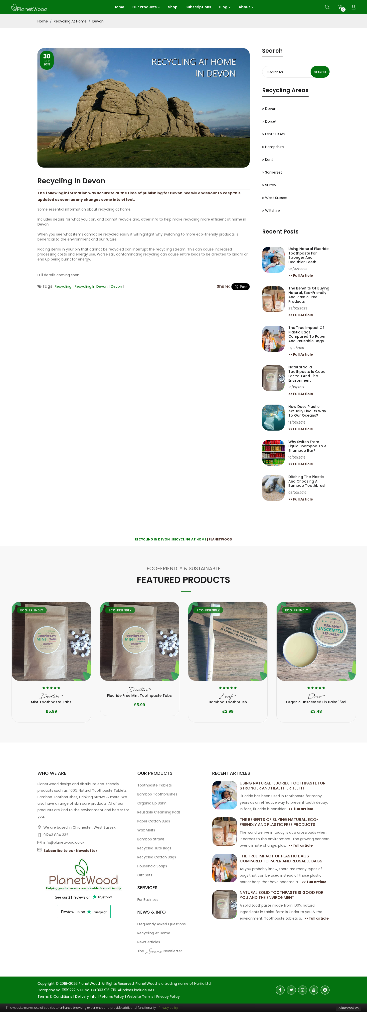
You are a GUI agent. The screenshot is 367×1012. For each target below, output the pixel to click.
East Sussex (275, 134)
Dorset (271, 121)
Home (42, 21)
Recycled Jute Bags (154, 848)
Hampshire (274, 146)
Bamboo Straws (151, 839)
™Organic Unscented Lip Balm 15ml (316, 699)
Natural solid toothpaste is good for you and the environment (307, 374)
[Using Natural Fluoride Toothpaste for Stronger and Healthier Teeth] (224, 794)
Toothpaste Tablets (154, 785)
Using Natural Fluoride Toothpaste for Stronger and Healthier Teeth (308, 255)
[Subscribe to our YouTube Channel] (313, 990)
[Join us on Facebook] (280, 990)
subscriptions (198, 6)
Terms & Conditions (54, 996)
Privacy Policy (168, 996)
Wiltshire (272, 210)
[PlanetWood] (29, 6)
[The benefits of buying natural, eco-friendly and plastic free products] (224, 831)
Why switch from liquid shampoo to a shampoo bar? (307, 446)
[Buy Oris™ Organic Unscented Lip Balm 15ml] (316, 641)
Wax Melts (146, 830)
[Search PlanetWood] (327, 7)
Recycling (63, 286)
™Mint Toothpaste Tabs (51, 699)
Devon (98, 21)
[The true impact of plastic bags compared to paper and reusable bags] (224, 867)
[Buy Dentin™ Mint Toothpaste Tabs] (51, 641)
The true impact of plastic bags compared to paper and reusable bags (307, 334)
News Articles (148, 942)
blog (223, 6)
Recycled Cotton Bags (156, 857)
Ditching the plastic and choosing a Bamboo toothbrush (307, 481)
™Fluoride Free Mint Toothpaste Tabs (139, 692)
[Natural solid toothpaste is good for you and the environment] (224, 904)
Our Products (144, 6)
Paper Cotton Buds (153, 821)
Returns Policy (112, 996)
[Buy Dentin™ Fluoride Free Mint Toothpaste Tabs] (139, 641)
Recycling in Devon (91, 286)
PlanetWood (89, 983)
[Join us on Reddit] (325, 990)
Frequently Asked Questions (161, 924)
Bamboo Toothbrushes (157, 794)
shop (173, 6)
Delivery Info (86, 996)
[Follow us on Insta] (302, 990)
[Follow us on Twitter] (291, 990)
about (244, 6)
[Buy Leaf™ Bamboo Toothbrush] (227, 641)
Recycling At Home (70, 21)
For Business (147, 899)
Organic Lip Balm (152, 803)
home (119, 6)
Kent (269, 159)
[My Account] (353, 7)
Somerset (273, 172)
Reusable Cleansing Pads (159, 812)
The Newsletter (159, 952)
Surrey (270, 185)
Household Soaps (152, 866)
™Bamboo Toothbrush (228, 699)
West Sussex (276, 197)
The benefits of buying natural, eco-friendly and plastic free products (308, 295)
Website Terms (140, 996)
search (320, 72)
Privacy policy (168, 1007)
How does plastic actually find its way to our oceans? (307, 411)
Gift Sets (144, 875)
